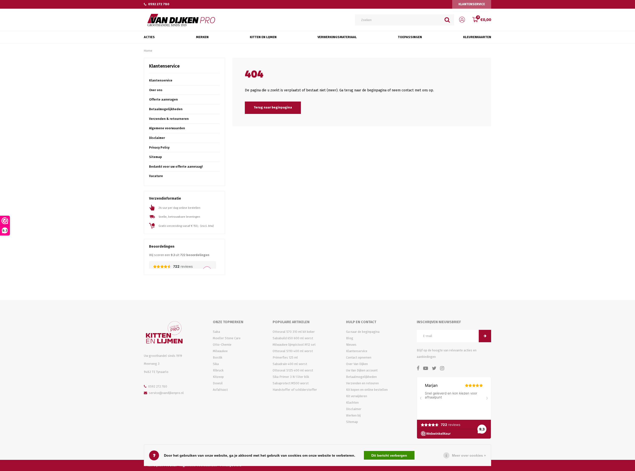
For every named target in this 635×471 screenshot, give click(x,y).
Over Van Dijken (357, 364)
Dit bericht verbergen (389, 455)
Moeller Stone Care (227, 338)
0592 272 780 (158, 4)
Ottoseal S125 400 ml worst (293, 370)
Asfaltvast (220, 390)
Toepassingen (410, 37)
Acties (149, 37)
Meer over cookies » (469, 455)
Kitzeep (218, 377)
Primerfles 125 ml (285, 357)
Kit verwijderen (356, 396)
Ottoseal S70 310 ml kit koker (294, 332)
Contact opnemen (358, 357)
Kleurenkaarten (477, 37)
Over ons (155, 90)
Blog (349, 338)
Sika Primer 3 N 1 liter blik (291, 377)
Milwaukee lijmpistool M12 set (294, 344)
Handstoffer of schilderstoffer (295, 390)
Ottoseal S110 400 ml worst (293, 351)
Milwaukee (220, 351)
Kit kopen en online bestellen (367, 390)
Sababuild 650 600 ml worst (293, 338)
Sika (216, 364)
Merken (202, 37)
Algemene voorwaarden (167, 128)
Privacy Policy (159, 147)
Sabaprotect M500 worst (291, 383)
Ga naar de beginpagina (363, 332)
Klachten (352, 402)
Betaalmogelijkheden (166, 109)
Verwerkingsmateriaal (337, 37)
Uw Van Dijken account (362, 370)
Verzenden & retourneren (169, 119)
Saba (216, 332)
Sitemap (155, 157)
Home (148, 50)
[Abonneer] (485, 336)
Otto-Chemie (222, 344)
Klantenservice (471, 4)
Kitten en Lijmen (263, 37)
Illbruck (218, 370)
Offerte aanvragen (163, 99)
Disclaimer (157, 138)
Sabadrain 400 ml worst (290, 364)
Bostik (217, 357)
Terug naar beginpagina (273, 107)
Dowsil (218, 383)
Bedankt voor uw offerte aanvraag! (176, 166)
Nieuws (351, 344)
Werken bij (353, 415)
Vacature (156, 176)
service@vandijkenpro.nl (166, 393)
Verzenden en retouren (362, 383)
